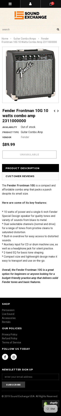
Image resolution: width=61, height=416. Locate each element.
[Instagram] (14, 357)
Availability (9, 127)
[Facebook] (5, 357)
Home (5, 38)
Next (58, 111)
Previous (54, 111)
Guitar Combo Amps (25, 38)
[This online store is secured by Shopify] (50, 404)
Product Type (10, 132)
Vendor (6, 137)
